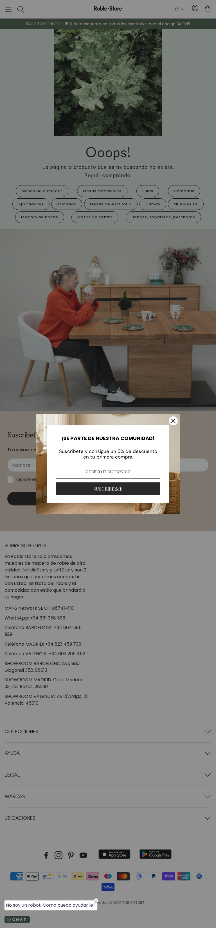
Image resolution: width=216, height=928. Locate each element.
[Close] (173, 421)
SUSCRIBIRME (108, 489)
